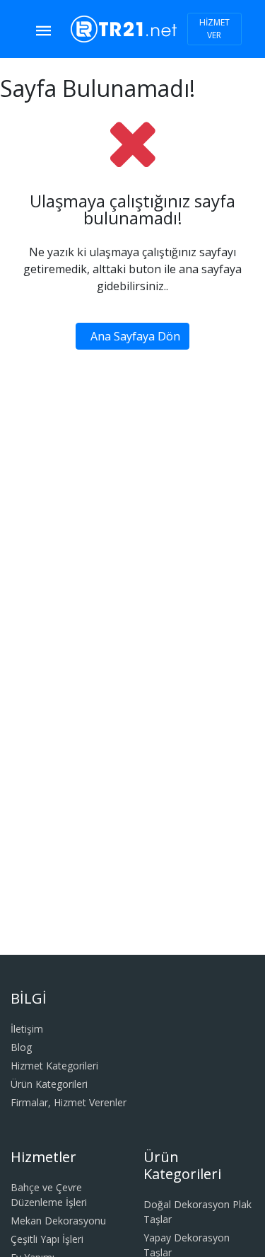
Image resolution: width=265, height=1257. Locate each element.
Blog (21, 1047)
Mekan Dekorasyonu (58, 1220)
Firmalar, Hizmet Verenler (68, 1102)
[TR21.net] (124, 27)
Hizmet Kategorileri (54, 1065)
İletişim (27, 1028)
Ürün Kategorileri (49, 1084)
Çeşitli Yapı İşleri (47, 1239)
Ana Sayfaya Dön (135, 336)
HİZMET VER (214, 28)
